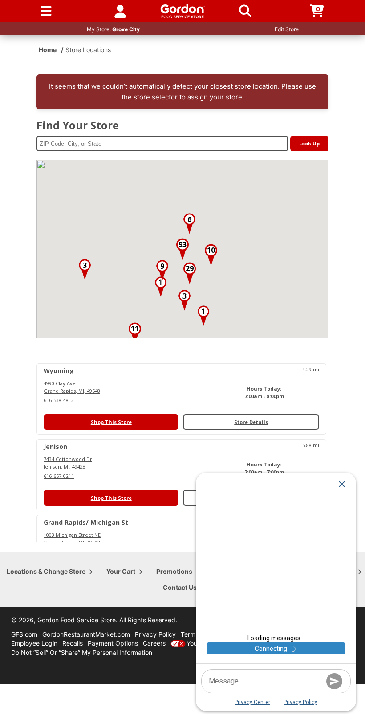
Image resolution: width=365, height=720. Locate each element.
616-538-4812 (59, 400)
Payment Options (113, 643)
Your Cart (120, 571)
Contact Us (180, 587)
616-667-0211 (59, 476)
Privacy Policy (155, 634)
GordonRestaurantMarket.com (86, 634)
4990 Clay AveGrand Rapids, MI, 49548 (72, 387)
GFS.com (24, 634)
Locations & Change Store (46, 571)
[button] (161, 287)
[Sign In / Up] (120, 11)
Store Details (251, 422)
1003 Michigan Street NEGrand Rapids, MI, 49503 (72, 538)
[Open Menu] (46, 11)
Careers (154, 643)
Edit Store (287, 29)
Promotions (174, 571)
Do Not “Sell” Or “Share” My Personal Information (81, 652)
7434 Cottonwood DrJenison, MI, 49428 (68, 463)
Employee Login (34, 643)
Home (48, 49)
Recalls (72, 643)
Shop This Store (111, 422)
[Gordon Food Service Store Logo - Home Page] (182, 11)
